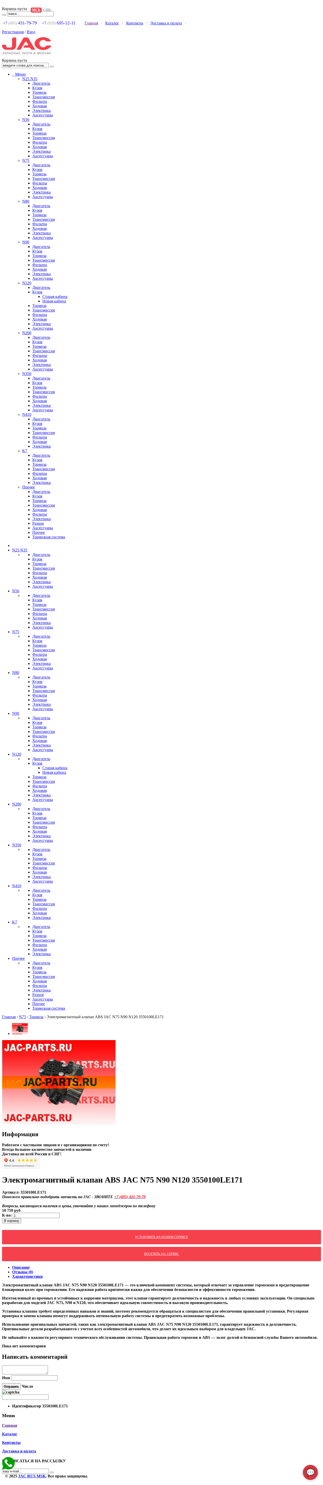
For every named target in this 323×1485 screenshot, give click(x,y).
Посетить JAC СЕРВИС (161, 1254)
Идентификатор (26, 1406)
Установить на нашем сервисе (161, 1237)
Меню (19, 74)
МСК (36, 10)
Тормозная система (48, 537)
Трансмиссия (43, 97)
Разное (38, 523)
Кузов (37, 88)
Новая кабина (54, 301)
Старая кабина (54, 296)
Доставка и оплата (166, 23)
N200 (26, 333)
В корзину (11, 1221)
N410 (26, 414)
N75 (25, 160)
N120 (26, 283)
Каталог (112, 23)
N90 (25, 242)
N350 (26, 374)
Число (27, 1386)
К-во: (7, 1215)
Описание (21, 1267)
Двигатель (41, 83)
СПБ (47, 10)
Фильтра (39, 101)
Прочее (28, 487)
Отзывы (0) (22, 1272)
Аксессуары (42, 115)
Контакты (134, 23)
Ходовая (39, 106)
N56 (25, 119)
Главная (91, 23)
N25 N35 (29, 79)
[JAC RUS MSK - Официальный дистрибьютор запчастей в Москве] (29, 56)
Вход (31, 32)
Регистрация (13, 32)
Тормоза (39, 92)
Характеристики (27, 1276)
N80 (25, 201)
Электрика (41, 110)
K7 (24, 451)
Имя (6, 1378)
